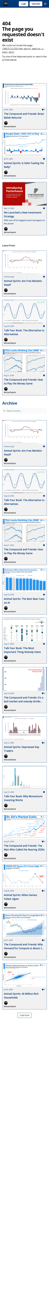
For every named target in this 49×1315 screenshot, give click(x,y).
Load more (24, 1015)
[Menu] (45, 3)
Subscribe (36, 3)
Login (23, 3)
